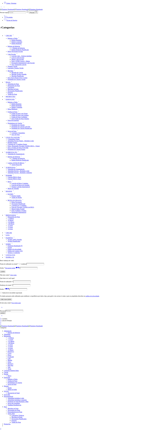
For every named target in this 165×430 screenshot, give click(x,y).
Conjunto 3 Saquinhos (18, 133)
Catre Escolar (12, 54)
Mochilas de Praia (13, 408)
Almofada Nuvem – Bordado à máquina (20, 172)
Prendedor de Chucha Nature (16, 149)
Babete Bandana (16, 40)
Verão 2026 (11, 413)
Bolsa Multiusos (12, 109)
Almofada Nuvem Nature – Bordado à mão (21, 141)
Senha (2, 268)
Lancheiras (11, 87)
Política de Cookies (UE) (15, 251)
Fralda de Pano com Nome (19, 113)
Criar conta (13, 275)
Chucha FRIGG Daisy (14, 179)
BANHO (10, 194)
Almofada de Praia (13, 84)
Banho (10, 388)
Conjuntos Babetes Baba (11, 370)
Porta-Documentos (13, 120)
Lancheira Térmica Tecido (15, 68)
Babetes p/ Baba (12, 38)
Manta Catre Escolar (17, 59)
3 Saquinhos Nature (14, 139)
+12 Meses (11, 222)
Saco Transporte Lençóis (18, 64)
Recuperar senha (10, 268)
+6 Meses (10, 220)
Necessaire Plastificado (18, 204)
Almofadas (7, 334)
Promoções (7, 424)
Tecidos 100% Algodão (15, 239)
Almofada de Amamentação (16, 154)
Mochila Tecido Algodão (18, 74)
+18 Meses (11, 224)
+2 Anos (10, 225)
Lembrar (23, 264)
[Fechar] (1, 319)
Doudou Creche (12, 66)
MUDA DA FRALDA (15, 200)
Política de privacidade (14, 249)
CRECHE (9, 35)
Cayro (9, 353)
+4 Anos (10, 229)
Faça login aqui (16, 303)
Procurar (32, 12)
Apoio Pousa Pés (16, 164)
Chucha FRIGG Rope (14, 177)
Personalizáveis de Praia (15, 412)
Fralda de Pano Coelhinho (19, 117)
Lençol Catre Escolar (17, 58)
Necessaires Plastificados (15, 91)
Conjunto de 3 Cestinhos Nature (17, 144)
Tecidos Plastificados (14, 241)
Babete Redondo (16, 43)
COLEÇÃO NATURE (13, 137)
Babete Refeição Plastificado (20, 50)
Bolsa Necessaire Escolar (15, 51)
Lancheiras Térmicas (17, 415)
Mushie (10, 360)
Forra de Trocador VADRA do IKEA (22, 207)
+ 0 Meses (11, 218)
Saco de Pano (15, 134)
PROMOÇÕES (10, 96)
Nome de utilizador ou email (9, 264)
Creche (6, 372)
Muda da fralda (12, 389)
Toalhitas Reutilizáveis (14, 405)
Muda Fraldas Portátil (17, 209)
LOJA (8, 235)
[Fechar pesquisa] (1, 317)
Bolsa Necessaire (16, 202)
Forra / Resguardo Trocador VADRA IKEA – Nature (24, 146)
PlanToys (10, 363)
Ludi (9, 358)
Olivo (9, 362)
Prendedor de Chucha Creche (16, 79)
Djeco (9, 355)
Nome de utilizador (6, 281)
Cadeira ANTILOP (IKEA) (16, 163)
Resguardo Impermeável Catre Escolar (23, 63)
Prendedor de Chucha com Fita (20, 126)
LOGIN (3, 271)
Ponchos (10, 92)
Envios (10, 247)
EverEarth (11, 357)
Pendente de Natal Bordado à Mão (18, 401)
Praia (5, 407)
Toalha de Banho (16, 197)
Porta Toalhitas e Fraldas (18, 210)
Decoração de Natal (14, 393)
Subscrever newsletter (12, 293)
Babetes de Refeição (14, 46)
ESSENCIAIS (10, 99)
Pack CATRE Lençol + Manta (20, 61)
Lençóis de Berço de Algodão (20, 185)
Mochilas (10, 71)
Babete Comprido (16, 42)
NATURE (7, 395)
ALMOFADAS (10, 167)
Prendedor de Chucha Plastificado (21, 128)
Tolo (9, 367)
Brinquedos (7, 336)
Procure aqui (4, 12)
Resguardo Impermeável (18, 212)
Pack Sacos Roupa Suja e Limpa (17, 78)
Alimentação (7, 331)
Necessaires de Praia (14, 410)
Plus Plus (10, 365)
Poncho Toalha (16, 196)
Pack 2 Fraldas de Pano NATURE (18, 148)
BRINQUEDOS (11, 215)
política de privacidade (92, 296)
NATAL (6, 391)
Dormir (6, 374)
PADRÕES (9, 238)
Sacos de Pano (12, 131)
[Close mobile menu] (0, 324)
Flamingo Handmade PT (15, 246)
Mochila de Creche (17, 72)
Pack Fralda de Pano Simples (20, 119)
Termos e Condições (14, 252)
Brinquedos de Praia (14, 85)
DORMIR (9, 175)
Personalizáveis (8, 396)
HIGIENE (9, 191)
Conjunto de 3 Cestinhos (18, 205)
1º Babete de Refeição (18, 48)
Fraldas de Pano (12, 112)
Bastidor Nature (12, 142)
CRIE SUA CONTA (6, 299)
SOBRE (8, 244)
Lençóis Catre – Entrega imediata (21, 56)
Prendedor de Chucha (18, 125)
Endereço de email (6, 285)
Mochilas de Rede (13, 89)
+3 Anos (10, 227)
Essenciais (7, 377)
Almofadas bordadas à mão (16, 398)
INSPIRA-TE (10, 257)
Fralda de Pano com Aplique (20, 115)
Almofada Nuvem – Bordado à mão (18, 171)
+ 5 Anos (10, 339)
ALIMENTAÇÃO (11, 152)
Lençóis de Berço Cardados (19, 183)
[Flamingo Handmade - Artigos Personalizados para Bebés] (21, 9)
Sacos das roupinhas (14, 403)
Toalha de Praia (12, 94)
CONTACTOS (10, 255)
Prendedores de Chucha (15, 123)
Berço (9, 181)
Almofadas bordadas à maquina (17, 400)
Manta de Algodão (13, 188)
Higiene (6, 386)
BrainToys (11, 351)
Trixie (9, 369)
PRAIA (8, 82)
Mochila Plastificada (17, 76)
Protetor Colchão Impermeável (20, 187)
